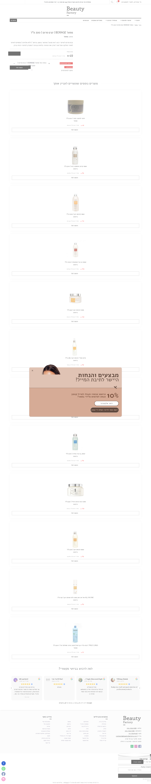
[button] (3, 763)
